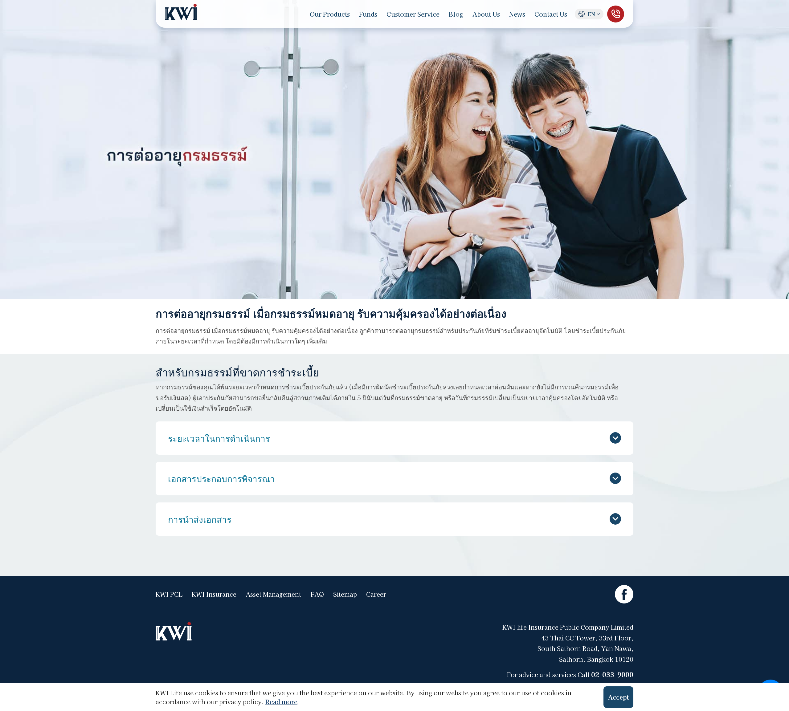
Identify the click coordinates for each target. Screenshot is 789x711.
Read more (281, 701)
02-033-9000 (612, 674)
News (517, 14)
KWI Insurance (214, 594)
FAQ (317, 594)
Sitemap (345, 594)
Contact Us (550, 14)
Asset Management (273, 594)
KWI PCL (169, 594)
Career (376, 594)
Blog (456, 14)
